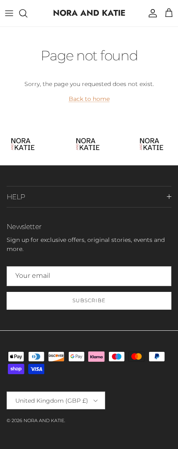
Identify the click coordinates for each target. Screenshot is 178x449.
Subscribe (89, 300)
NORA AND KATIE (44, 420)
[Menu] (9, 13)
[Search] (27, 13)
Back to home (89, 99)
